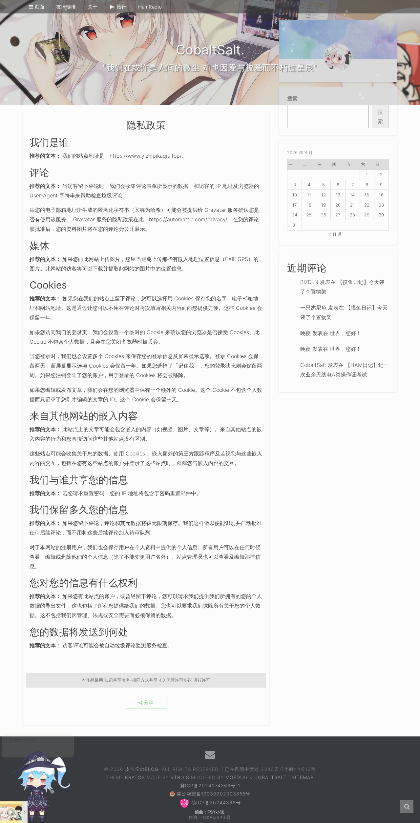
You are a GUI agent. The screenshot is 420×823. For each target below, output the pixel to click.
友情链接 (66, 7)
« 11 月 (335, 234)
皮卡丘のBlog (141, 769)
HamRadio (150, 7)
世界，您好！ (345, 333)
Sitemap (303, 777)
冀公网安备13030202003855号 (213, 793)
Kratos (135, 777)
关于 (92, 7)
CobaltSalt (313, 365)
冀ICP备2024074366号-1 (210, 785)
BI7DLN (309, 282)
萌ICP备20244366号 (215, 802)
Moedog (236, 777)
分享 (148, 703)
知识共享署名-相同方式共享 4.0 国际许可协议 (148, 680)
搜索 (380, 117)
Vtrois (180, 777)
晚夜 (305, 333)
